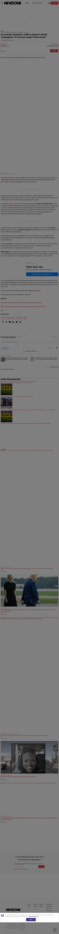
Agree (31, 919)
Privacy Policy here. (34, 916)
